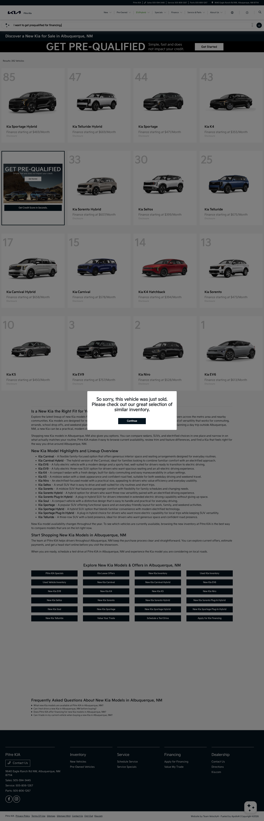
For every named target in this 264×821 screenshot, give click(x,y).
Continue (132, 420)
